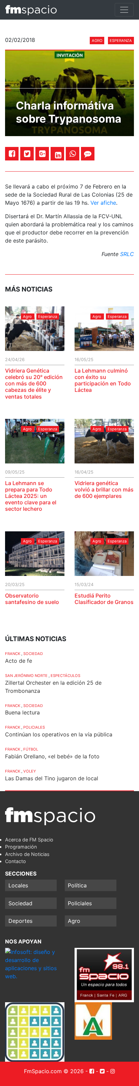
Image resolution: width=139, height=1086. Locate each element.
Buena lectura (22, 712)
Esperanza (121, 40)
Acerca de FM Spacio (29, 839)
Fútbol (30, 749)
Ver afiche (103, 202)
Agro (97, 40)
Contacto (15, 861)
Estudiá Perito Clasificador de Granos (104, 598)
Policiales (34, 727)
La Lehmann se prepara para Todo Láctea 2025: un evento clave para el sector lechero (30, 496)
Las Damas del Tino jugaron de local (51, 778)
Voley (29, 771)
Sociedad (33, 653)
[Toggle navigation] (124, 10)
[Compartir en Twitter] (27, 153)
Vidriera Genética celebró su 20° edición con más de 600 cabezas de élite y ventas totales (34, 383)
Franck (12, 653)
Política (77, 885)
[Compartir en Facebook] (12, 153)
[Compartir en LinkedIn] (58, 155)
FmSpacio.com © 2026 (54, 1071)
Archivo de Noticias (27, 854)
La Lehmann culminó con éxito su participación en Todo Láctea (103, 380)
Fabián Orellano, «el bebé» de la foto (52, 756)
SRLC (127, 254)
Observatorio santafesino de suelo (32, 598)
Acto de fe (18, 660)
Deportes (20, 920)
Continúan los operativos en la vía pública (58, 734)
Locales (18, 885)
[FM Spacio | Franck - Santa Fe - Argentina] (31, 10)
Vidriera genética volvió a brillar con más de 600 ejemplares (104, 489)
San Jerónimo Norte (26, 675)
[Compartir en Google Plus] (42, 153)
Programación (21, 847)
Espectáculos (65, 675)
